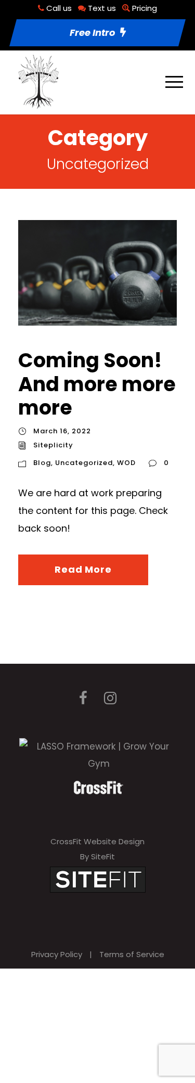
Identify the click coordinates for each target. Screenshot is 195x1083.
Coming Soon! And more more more (97, 383)
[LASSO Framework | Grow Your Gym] (98, 754)
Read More (83, 569)
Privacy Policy (56, 954)
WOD (126, 463)
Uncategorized (84, 463)
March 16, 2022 (62, 431)
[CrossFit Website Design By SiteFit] (98, 878)
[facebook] (83, 698)
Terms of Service (131, 954)
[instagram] (110, 698)
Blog (42, 463)
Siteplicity (53, 445)
